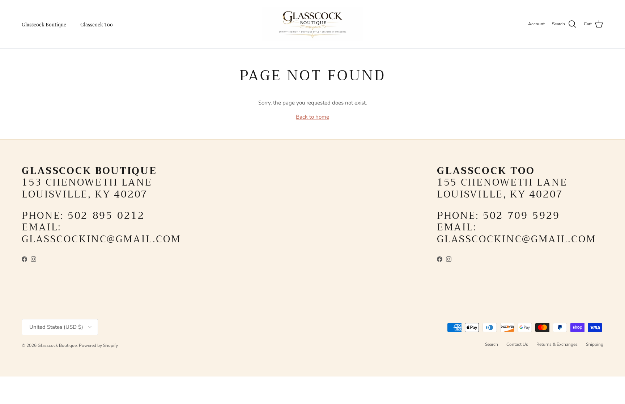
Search (491, 344)
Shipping (594, 344)
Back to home (312, 116)
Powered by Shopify (98, 345)
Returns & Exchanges (557, 344)
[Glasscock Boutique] (312, 24)
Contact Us (517, 344)
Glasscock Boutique (44, 24)
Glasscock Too (96, 24)
